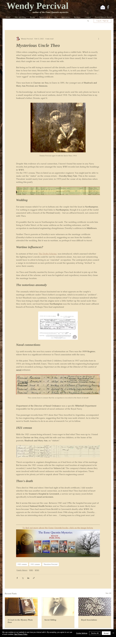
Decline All (95, 633)
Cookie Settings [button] (81, 633)
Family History (22, 570)
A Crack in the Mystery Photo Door (20, 621)
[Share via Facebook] (17, 578)
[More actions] (98, 38)
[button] (88, 21)
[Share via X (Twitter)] (23, 578)
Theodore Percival (50, 564)
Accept (106, 633)
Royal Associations (89, 620)
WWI (31, 570)
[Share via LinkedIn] (28, 578)
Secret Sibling (50, 620)
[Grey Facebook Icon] (108, 7)
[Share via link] (34, 578)
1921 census (22, 564)
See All (108, 593)
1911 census (35, 564)
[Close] (113, 633)
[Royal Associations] (94, 606)
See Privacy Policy (20, 634)
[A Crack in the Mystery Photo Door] (21, 606)
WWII (37, 570)
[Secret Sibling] (58, 606)
